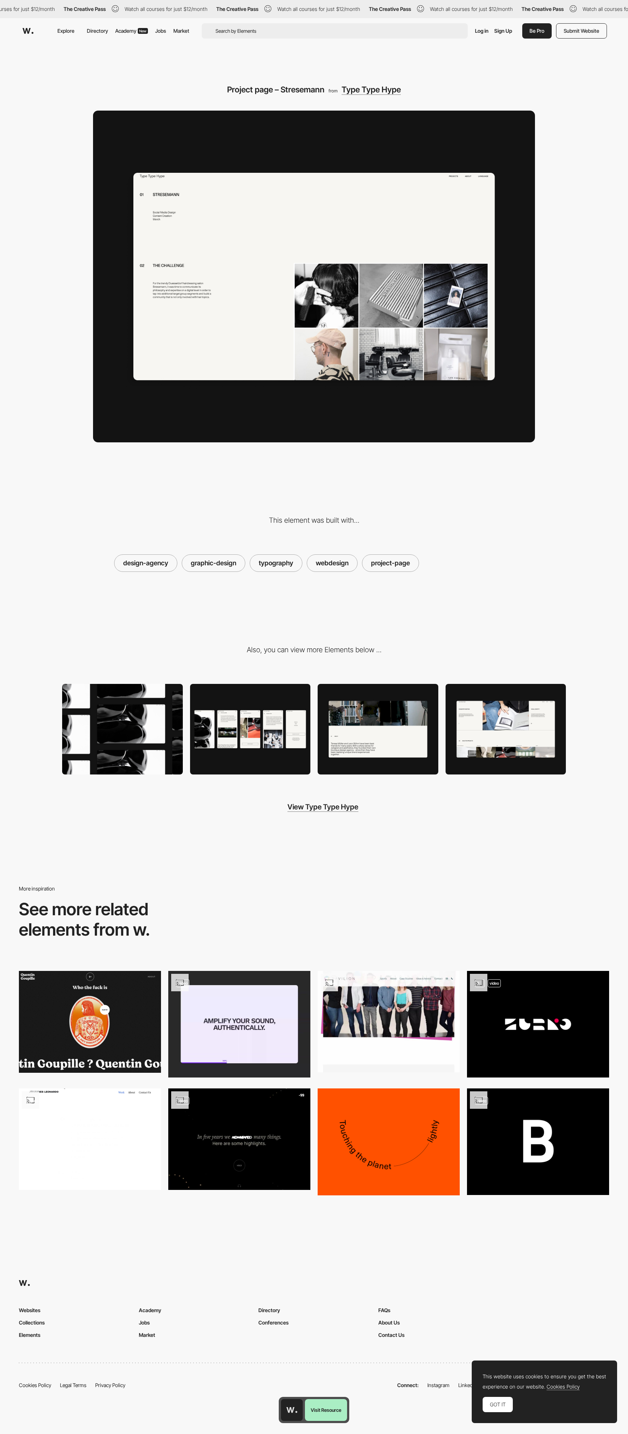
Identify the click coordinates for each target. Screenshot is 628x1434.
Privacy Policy (110, 1385)
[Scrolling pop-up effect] (389, 1021)
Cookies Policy (35, 1385)
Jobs (160, 31)
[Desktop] (122, 729)
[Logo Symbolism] (538, 1024)
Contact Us (391, 1335)
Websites (29, 1310)
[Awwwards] (28, 31)
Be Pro (537, 31)
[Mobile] (250, 729)
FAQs (384, 1310)
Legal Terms (73, 1385)
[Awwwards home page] (292, 1410)
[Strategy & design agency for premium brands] (506, 729)
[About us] (378, 729)
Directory (97, 31)
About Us (389, 1322)
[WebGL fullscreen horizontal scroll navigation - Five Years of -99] (239, 1139)
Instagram (438, 1385)
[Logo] (538, 1141)
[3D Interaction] (239, 1024)
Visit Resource (326, 1410)
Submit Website (581, 31)
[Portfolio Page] (90, 1139)
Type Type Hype (371, 89)
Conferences (273, 1322)
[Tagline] (389, 1141)
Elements (29, 1335)
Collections (32, 1322)
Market (181, 31)
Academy (130, 31)
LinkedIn (467, 1385)
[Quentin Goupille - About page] (90, 1021)
